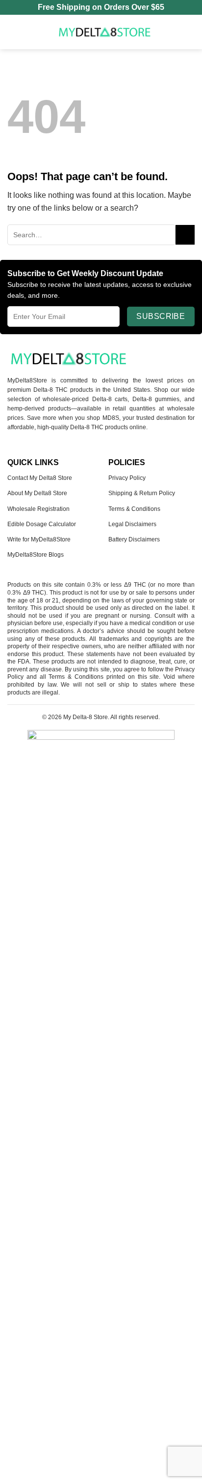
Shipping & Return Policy (141, 493)
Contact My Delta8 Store (39, 477)
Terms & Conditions (134, 508)
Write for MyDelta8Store (39, 539)
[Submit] (185, 234)
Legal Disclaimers (132, 524)
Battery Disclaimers (134, 539)
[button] (13, 32)
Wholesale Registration (38, 508)
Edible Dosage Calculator (41, 524)
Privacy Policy (127, 477)
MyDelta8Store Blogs (35, 554)
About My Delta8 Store (37, 493)
